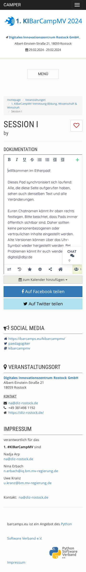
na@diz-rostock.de (23, 403)
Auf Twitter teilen (45, 304)
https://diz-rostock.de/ (26, 412)
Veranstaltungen (35, 100)
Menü (43, 74)
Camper (12, 4)
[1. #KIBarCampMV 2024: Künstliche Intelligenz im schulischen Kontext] (43, 21)
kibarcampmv (19, 348)
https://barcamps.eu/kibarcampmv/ (36, 338)
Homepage (14, 100)
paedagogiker (19, 343)
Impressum (16, 562)
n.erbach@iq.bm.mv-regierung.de (31, 471)
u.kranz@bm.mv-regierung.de (28, 483)
